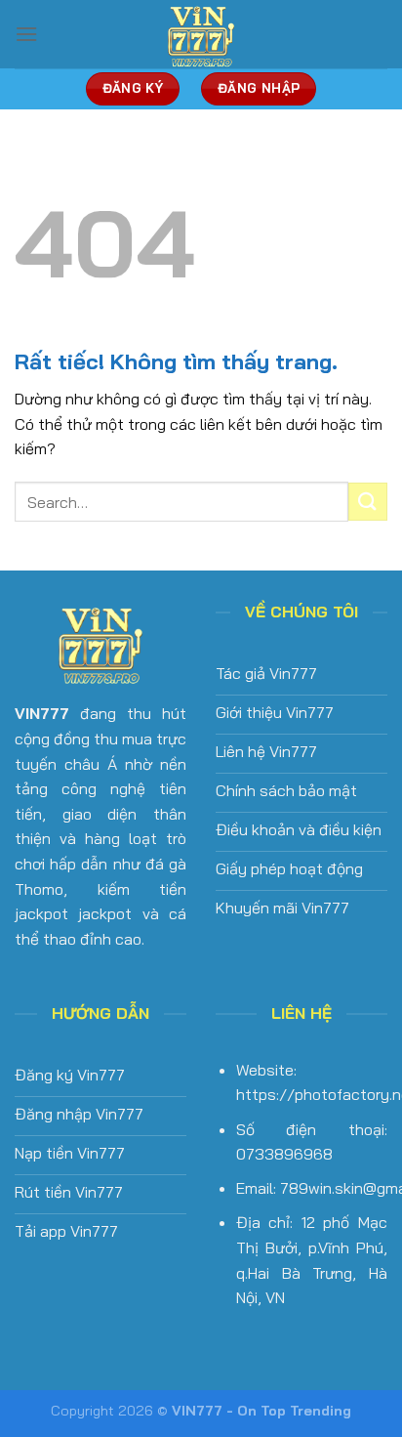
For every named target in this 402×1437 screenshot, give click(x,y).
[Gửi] (367, 502)
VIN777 (42, 713)
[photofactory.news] (201, 34)
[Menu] (26, 34)
